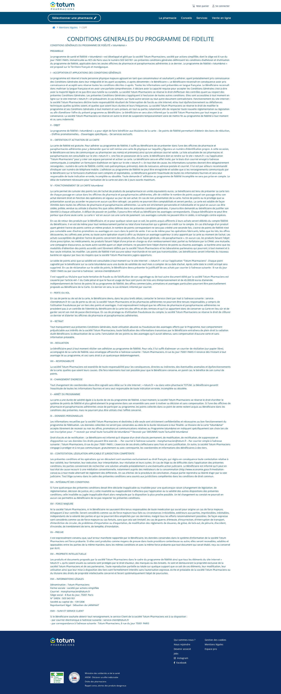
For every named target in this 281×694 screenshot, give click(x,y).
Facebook (181, 662)
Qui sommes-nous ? (184, 639)
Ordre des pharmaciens (95, 681)
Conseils (186, 18)
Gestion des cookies (215, 639)
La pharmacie (167, 18)
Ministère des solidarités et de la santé (102, 673)
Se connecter (222, 5)
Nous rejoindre (182, 644)
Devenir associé (182, 649)
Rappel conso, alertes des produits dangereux (105, 685)
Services (201, 18)
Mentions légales (68, 27)
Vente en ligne (221, 18)
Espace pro (211, 649)
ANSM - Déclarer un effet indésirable (101, 677)
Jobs (176, 653)
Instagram (182, 658)
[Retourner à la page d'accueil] (62, 643)
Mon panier (202, 5)
